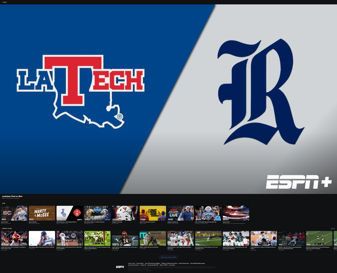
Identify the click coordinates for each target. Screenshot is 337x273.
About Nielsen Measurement (197, 263)
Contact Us (143, 265)
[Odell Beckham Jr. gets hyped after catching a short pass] (180, 241)
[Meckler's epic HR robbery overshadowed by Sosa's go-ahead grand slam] (291, 241)
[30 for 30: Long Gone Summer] (153, 215)
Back (5, 2)
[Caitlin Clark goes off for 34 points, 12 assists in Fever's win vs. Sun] (14, 241)
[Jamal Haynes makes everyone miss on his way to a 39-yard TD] (125, 241)
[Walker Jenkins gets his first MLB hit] (153, 240)
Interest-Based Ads (184, 263)
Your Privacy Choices (133, 265)
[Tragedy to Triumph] (125, 215)
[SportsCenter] (14, 215)
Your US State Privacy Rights (152, 263)
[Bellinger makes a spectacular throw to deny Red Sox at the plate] (70, 241)
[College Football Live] (180, 215)
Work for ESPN (163, 265)
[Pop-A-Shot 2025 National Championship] (208, 215)
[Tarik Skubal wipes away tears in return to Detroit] (42, 240)
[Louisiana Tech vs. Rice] (168, 99)
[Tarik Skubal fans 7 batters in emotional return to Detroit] (264, 241)
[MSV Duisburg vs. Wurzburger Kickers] (70, 215)
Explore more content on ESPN (168, 257)
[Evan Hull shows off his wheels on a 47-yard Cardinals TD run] (208, 241)
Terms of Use (131, 263)
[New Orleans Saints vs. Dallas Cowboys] (97, 215)
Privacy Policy (140, 263)
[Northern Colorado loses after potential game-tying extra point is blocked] (319, 241)
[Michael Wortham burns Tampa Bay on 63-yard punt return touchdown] (236, 241)
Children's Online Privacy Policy (169, 263)
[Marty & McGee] (42, 215)
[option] (14, 215)
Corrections (172, 265)
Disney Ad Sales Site (153, 265)
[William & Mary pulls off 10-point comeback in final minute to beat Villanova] (97, 241)
